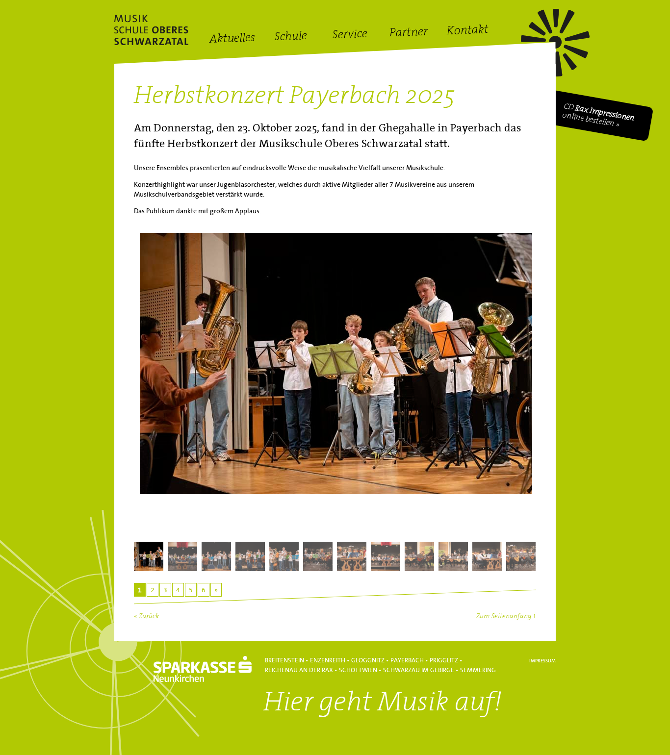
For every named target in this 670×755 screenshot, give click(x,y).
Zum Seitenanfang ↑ (506, 616)
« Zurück (146, 616)
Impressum (542, 661)
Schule (291, 37)
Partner (408, 33)
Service (349, 35)
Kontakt (467, 31)
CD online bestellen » (599, 115)
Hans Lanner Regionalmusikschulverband (151, 30)
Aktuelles (232, 39)
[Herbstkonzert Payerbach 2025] (335, 382)
